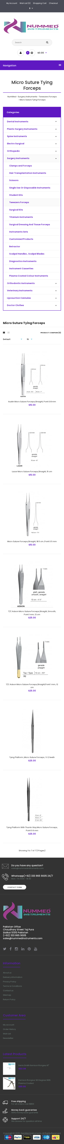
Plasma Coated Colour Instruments (28, 275)
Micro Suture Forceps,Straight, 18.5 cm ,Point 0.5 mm (32, 541)
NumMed (11, 96)
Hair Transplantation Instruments (27, 173)
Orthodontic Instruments (21, 283)
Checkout (53, 3)
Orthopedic (13, 151)
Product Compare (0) (50, 332)
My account (8, 1024)
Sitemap (7, 995)
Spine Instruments (17, 136)
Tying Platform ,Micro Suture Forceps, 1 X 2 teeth (32, 757)
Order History (9, 1029)
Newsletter (8, 1038)
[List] (8, 332)
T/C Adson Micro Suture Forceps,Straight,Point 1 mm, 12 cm (32, 686)
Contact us (8, 990)
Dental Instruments (17, 121)
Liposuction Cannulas (19, 297)
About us (7, 972)
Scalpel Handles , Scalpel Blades (26, 253)
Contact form (14, 887)
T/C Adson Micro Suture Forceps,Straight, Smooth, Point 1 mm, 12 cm (32, 613)
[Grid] (4, 332)
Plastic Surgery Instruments (22, 128)
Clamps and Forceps (20, 165)
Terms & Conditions (12, 986)
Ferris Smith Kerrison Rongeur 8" (33, 1065)
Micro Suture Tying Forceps (33, 99)
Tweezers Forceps (48, 96)
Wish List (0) (25, 3)
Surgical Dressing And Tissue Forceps (29, 224)
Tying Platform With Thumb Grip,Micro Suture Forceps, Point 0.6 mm (32, 829)
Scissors (13, 180)
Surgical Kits (16, 209)
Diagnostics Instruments (22, 261)
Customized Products (21, 239)
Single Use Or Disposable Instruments (29, 187)
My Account (11, 3)
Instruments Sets (18, 231)
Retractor (14, 246)
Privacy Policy (9, 981)
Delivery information (12, 977)
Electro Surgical (15, 143)
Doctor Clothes (15, 305)
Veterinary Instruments (19, 290)
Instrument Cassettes (21, 268)
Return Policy (9, 999)
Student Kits (16, 195)
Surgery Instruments (27, 96)
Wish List (7, 1033)
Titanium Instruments (21, 217)
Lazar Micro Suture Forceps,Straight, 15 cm (32, 471)
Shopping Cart (39, 3)
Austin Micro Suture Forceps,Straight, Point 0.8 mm (32, 401)
